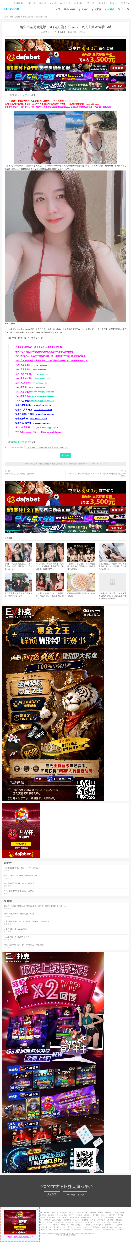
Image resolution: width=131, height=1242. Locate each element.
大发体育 (52, 1194)
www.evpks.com (40, 365)
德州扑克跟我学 (21, 442)
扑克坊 (63, 1227)
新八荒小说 (98, 1217)
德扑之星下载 (54, 1227)
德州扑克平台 (119, 1213)
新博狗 (100, 1213)
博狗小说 (104, 1215)
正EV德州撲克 (87, 1225)
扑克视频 (109, 9)
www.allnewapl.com (38, 418)
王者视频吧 (108, 1213)
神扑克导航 (78, 3)
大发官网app (109, 1225)
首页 (57, 9)
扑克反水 (63, 1213)
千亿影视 (85, 1220)
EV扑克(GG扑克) (75, 1194)
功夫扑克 (63, 1215)
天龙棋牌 (71, 1213)
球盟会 (97, 1222)
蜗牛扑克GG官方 (87, 1217)
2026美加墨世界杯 (108, 1230)
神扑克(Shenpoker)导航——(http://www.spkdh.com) (38, 432)
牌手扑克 (71, 1227)
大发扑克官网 (75, 1225)
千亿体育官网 (58, 1222)
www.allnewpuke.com (45, 414)
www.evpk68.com (39, 383)
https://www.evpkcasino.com (41, 396)
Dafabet (78, 1227)
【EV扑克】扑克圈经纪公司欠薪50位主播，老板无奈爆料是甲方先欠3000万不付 (97, 475)
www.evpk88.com (42, 378)
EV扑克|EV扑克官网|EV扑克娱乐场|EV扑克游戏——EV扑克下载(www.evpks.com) (43, 101)
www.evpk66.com (40, 374)
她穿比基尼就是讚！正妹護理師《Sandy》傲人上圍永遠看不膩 (65, 27)
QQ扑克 (97, 1230)
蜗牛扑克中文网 (82, 1213)
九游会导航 (67, 1220)
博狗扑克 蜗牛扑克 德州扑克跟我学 (11, 9)
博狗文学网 (51, 1217)
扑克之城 (112, 3)
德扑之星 (44, 1227)
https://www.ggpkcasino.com (41, 401)
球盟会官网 (69, 1222)
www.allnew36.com (42, 405)
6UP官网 (119, 1217)
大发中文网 (57, 1230)
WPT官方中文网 (46, 1230)
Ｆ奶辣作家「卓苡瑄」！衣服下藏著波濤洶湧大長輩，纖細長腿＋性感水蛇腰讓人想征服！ (112, 595)
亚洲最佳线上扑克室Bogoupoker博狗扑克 (80, 1233)
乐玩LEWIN (106, 1222)
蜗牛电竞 (118, 1227)
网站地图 (59, 1235)
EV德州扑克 (87, 1227)
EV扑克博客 (116, 1222)
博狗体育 (79, 1215)
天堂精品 (43, 1215)
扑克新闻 (96, 9)
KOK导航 (46, 1220)
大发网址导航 (19, 3)
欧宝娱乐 (76, 1220)
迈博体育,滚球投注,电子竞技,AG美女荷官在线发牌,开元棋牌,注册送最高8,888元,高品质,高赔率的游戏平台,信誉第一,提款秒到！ (59, 107)
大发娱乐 (67, 1230)
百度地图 (65, 1235)
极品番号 (112, 1215)
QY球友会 (78, 1222)
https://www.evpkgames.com (41, 392)
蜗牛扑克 (31, 3)
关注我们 (123, 3)
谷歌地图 (72, 1235)
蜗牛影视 (87, 1215)
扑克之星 (101, 3)
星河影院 (110, 1220)
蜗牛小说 (96, 1215)
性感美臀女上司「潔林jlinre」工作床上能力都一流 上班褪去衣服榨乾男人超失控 (112, 566)
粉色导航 (93, 1213)
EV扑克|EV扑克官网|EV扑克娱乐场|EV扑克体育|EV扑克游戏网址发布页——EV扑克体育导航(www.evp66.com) (52, 104)
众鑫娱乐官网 (109, 1217)
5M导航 (92, 1220)
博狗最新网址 (74, 1217)
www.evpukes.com (37, 387)
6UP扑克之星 (65, 3)
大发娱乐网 (64, 1225)
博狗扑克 (42, 3)
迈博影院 (119, 1220)
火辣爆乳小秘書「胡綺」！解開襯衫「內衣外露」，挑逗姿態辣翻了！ (50, 595)
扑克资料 (83, 9)
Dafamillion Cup (45, 1225)
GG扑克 (53, 3)
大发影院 (55, 1225)
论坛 (120, 9)
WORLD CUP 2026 (46, 1222)
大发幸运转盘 (76, 1230)
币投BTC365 (89, 1222)
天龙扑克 (90, 3)
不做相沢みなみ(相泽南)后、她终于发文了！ (22, 474)
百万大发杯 (120, 1230)
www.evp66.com (24, 95)
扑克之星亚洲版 (62, 1217)
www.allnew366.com (43, 410)
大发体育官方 (98, 1225)
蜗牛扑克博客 (45, 1213)
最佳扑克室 (69, 9)
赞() (67, 455)
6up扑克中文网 (53, 1215)
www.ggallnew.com (41, 423)
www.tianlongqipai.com (47, 427)
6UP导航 (120, 1215)
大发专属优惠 (87, 1230)
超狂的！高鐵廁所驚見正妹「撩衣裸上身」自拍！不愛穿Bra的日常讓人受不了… (18, 566)
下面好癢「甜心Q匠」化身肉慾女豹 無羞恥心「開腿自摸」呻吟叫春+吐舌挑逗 (81, 566)
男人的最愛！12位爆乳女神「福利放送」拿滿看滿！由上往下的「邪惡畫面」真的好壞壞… (50, 566)
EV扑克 (71, 1215)
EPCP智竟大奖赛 (107, 1227)
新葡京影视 (101, 1220)
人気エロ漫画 (56, 1220)
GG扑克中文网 (40, 1217)
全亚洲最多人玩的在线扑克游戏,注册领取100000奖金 (47, 447)
